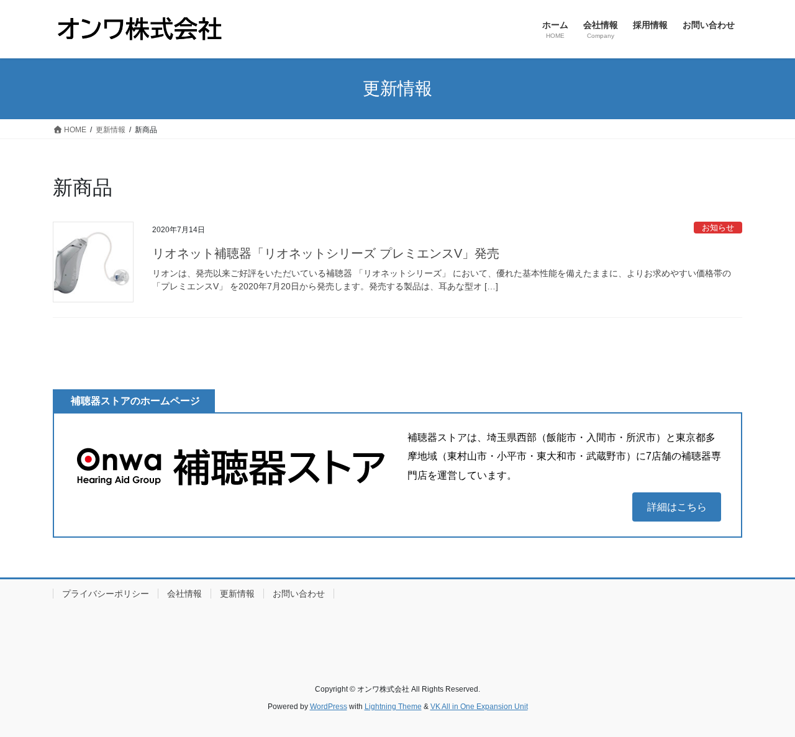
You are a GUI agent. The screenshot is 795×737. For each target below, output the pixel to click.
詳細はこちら (677, 507)
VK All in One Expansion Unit (479, 706)
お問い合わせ (299, 594)
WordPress (328, 706)
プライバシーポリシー (105, 594)
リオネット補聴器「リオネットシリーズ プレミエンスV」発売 (325, 253)
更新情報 (237, 594)
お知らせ (718, 227)
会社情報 (184, 594)
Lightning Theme (393, 706)
